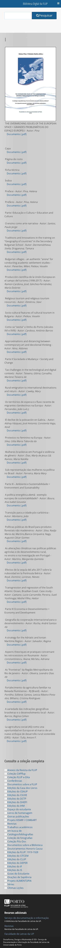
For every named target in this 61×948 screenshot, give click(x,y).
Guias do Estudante (18, 873)
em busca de (14, 830)
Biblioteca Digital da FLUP (35, 4)
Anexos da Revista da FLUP (22, 770)
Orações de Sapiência (19, 877)
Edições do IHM (16, 805)
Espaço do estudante (19, 809)
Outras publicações (18, 816)
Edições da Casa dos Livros (22, 788)
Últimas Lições (15, 888)
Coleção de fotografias (19, 838)
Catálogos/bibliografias (20, 834)
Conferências (14, 780)
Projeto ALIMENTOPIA (19, 880)
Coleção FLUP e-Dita (18, 777)
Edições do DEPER (17, 863)
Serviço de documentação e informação (26, 918)
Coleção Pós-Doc (16, 841)
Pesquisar (45, 15)
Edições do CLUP (16, 859)
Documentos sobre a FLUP (22, 784)
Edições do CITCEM (17, 855)
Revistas (12, 823)
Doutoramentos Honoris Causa (24, 848)
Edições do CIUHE (17, 795)
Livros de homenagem (19, 813)
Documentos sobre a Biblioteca (24, 845)
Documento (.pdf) (17, 134)
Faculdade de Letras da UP (19, 934)
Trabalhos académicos (20, 827)
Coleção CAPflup (16, 773)
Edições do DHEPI (17, 802)
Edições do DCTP (16, 798)
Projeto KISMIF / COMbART (22, 820)
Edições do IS (14, 870)
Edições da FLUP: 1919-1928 (22, 852)
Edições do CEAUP (17, 791)
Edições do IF (14, 866)
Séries (10, 884)
